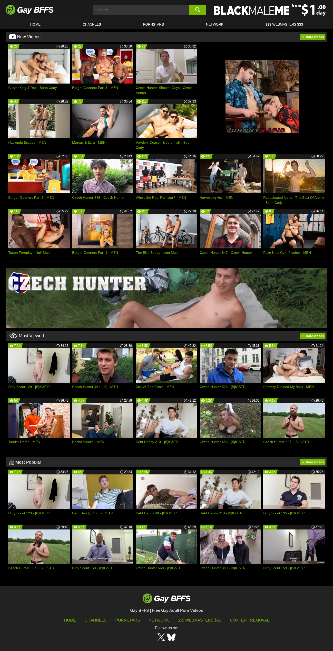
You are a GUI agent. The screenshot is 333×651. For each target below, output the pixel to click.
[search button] (197, 10)
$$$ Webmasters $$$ (284, 24)
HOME (35, 24)
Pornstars (127, 620)
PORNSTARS (153, 24)
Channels (96, 620)
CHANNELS (92, 24)
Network (214, 24)
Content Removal (249, 620)
